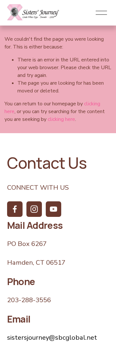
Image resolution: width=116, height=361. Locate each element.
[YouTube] (53, 209)
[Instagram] (34, 209)
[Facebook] (15, 209)
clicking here (61, 119)
